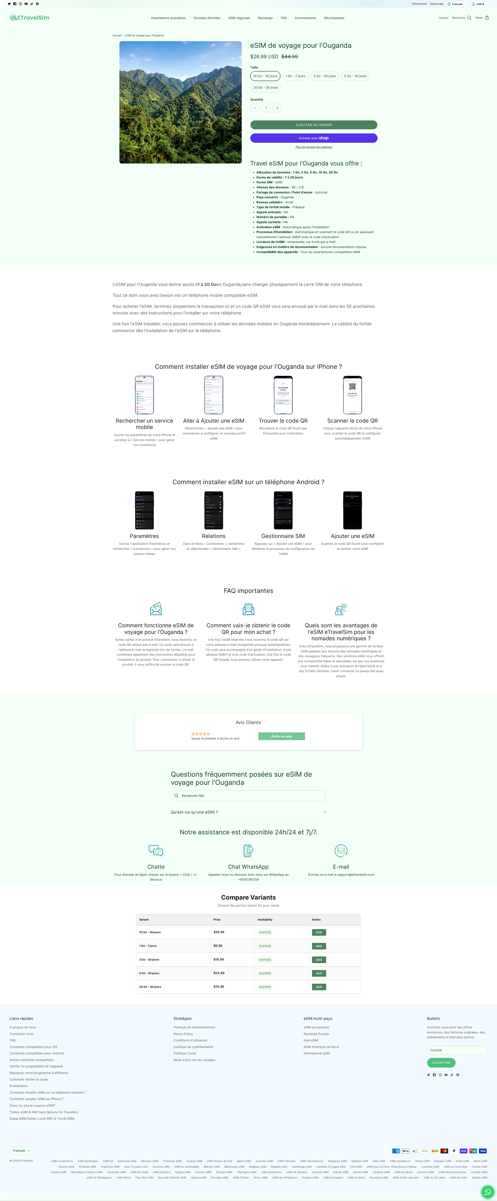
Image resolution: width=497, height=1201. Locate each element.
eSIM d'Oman (241, 1177)
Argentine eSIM (110, 1166)
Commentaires (305, 18)
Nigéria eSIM (198, 1177)
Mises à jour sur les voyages (194, 1060)
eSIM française (286, 1161)
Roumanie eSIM (379, 1177)
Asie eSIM (311, 1040)
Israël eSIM (462, 1161)
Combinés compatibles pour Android (37, 1053)
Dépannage (437, 3)
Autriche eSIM (161, 1166)
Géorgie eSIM (224, 1172)
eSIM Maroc (123, 1177)
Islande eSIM (340, 1172)
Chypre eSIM (59, 1172)
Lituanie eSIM (479, 1172)
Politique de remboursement (194, 1027)
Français (19, 1150)
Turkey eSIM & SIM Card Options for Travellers (44, 1112)
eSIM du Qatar (356, 1177)
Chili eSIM (356, 1166)
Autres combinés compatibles (31, 1060)
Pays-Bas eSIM (144, 1177)
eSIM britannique (88, 1161)
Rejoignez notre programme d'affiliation (39, 1073)
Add (319, 932)
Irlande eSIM (360, 1172)
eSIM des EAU (458, 1177)
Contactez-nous (21, 1034)
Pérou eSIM (261, 1177)
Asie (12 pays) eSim (136, 1166)
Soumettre (441, 1062)
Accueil (117, 35)
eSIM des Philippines (284, 1177)
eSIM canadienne (400, 1161)
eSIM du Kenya (404, 1172)
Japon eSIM (244, 1161)
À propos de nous (23, 1027)
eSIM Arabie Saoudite (406, 1177)
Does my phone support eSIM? (32, 1105)
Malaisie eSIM (360, 1161)
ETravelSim (26, 1160)
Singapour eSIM (337, 1161)
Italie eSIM (379, 1161)
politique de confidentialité (193, 1047)
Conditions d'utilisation (190, 1040)
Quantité (256, 99)
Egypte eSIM (183, 1172)
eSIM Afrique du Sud (219, 1161)
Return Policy (183, 1034)
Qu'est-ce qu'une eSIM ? (194, 812)
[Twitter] (9, 3)
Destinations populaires (168, 18)
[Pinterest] (37, 3)
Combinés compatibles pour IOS (33, 1047)
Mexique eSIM (149, 1161)
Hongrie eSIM (320, 1172)
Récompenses (334, 18)
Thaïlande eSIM (172, 1161)
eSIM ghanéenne (271, 1172)
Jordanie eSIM (381, 1172)
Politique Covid (185, 1053)
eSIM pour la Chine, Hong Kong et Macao (392, 1166)
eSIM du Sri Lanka (434, 1177)
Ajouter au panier (314, 125)
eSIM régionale (239, 18)
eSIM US (108, 1161)
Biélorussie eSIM (234, 1166)
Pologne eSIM (310, 1177)
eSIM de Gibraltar (296, 1172)
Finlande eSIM (87, 1166)
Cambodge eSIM (302, 1166)
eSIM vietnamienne (311, 1161)
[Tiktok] (31, 3)
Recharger (265, 18)
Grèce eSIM (422, 1161)
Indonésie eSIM (127, 1161)
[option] (180, 102)
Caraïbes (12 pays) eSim (331, 1166)
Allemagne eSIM (246, 1172)
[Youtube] (26, 3)
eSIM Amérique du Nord (321, 1047)
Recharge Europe (316, 1034)
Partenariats (419, 3)
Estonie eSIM (66, 1166)
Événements (19, 1086)
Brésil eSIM (480, 1161)
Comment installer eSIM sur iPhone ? (36, 1099)
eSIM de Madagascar (99, 1177)
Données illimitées (207, 18)
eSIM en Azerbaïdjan (186, 1166)
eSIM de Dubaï (139, 1172)
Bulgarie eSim (279, 1166)
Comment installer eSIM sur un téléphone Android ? (47, 1092)
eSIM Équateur (162, 1172)
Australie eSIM (264, 1161)
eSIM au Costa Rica (455, 1166)
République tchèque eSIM (87, 1172)
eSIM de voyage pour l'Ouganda (144, 35)
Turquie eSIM (194, 1161)
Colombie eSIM (430, 1166)
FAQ (284, 18)
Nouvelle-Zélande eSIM (172, 1177)
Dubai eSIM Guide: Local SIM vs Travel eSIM (42, 1118)
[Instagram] (20, 3)
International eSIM (317, 1053)
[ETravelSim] (30, 17)
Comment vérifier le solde (29, 1079)
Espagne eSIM (442, 1161)
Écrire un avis (281, 736)
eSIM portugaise (333, 1177)
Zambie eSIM (479, 1177)
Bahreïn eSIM (212, 1166)
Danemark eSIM (116, 1172)
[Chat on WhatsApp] (488, 1192)
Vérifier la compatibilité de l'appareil (36, 1066)
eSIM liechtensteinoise (452, 1172)
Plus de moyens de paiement (314, 147)
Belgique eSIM (257, 1166)
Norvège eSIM (219, 1177)
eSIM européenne (316, 1027)
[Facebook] (14, 3)
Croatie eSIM (479, 1166)
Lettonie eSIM (425, 1172)
